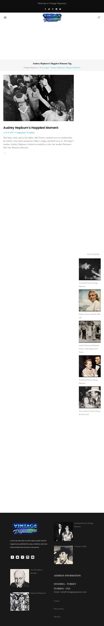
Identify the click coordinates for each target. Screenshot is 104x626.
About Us (57, 617)
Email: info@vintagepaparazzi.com (70, 592)
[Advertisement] (52, 40)
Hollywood (21, 132)
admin (31, 132)
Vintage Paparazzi (30, 67)
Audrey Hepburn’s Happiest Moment (30, 128)
